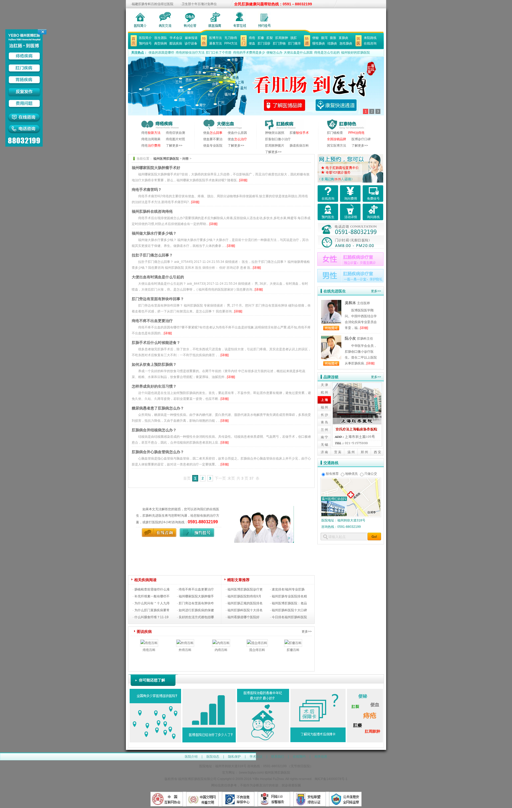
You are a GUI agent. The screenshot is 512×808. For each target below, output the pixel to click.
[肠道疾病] (307, 38)
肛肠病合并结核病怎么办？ (154, 430)
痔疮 (252, 38)
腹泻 (324, 38)
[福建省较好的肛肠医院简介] (140, 19)
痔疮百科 (149, 650)
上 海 (324, 400)
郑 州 (364, 452)
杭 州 (324, 392)
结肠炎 (332, 43)
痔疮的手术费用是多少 (249, 52)
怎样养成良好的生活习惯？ (154, 386)
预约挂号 (145, 43)
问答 (185, 158)
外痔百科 (185, 650)
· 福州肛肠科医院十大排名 (244, 610)
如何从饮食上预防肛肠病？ (154, 364)
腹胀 (333, 38)
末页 (231, 478)
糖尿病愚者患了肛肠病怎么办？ (158, 408)
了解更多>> (174, 145)
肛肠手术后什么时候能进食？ (156, 342)
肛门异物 (279, 43)
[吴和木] (331, 303)
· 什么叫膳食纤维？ (146, 617)
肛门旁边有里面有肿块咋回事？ (158, 299)
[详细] (243, 180)
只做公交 (370, 474)
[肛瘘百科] (293, 642)
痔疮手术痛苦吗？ (147, 189)
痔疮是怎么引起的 (327, 52)
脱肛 (293, 38)
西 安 (377, 452)
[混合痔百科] (257, 642)
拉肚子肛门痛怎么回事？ (152, 255)
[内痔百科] (221, 642)
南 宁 (324, 437)
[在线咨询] (157, 531)
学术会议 (176, 38)
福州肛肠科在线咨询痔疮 (152, 211)
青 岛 (324, 422)
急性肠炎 (345, 43)
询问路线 (373, 217)
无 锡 (324, 445)
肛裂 (269, 38)
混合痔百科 (257, 650)
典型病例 (160, 43)
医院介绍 (191, 756)
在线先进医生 (334, 291)
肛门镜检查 (335, 133)
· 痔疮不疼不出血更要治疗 (195, 589)
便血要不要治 (212, 139)
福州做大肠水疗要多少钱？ (154, 233)
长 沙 (324, 415)
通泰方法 (215, 43)
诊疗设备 (191, 43)
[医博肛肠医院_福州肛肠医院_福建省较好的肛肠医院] (134, 38)
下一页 (220, 478)
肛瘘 (261, 38)
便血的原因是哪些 (161, 52)
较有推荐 (332, 474)
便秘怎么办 (274, 52)
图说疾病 (175, 43)
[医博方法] (204, 38)
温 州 (351, 452)
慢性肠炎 (318, 43)
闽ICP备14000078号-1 (331, 779)
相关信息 (320, 756)
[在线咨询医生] (264, 19)
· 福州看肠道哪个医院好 (242, 617)
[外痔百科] (185, 642)
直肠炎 (343, 38)
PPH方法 (230, 43)
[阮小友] (331, 338)
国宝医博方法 (336, 145)
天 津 (324, 385)
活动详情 (350, 217)
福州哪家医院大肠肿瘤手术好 (156, 168)
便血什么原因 (237, 133)
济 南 (324, 452)
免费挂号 (373, 198)
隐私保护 (234, 756)
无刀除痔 (230, 38)
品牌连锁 (330, 377)
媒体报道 (191, 38)
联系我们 (277, 756)
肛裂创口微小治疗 (278, 139)
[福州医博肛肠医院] (258, 509)
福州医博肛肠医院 (166, 158)
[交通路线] (350, 481)
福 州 (324, 407)
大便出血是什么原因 (298, 52)
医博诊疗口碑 (361, 139)
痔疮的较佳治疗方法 (190, 52)
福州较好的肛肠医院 (355, 52)
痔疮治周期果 (151, 139)
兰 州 (324, 430)
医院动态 (212, 756)
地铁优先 (351, 474)
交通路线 (330, 463)
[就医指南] (215, 19)
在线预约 (299, 756)
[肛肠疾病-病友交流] (165, 19)
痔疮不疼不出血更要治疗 (152, 321)
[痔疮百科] (149, 642)
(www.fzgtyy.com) (251, 772)
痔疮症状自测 (175, 133)
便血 (252, 43)
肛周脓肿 (281, 38)
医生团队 (160, 38)
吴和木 (350, 303)
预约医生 (328, 217)
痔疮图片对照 (175, 139)
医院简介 (145, 38)
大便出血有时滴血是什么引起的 (158, 277)
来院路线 (370, 38)
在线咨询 (370, 43)
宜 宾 (337, 452)
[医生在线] (239, 19)
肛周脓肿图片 (274, 145)
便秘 (315, 38)
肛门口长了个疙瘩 (218, 52)
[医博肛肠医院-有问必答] (190, 19)
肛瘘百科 (293, 650)
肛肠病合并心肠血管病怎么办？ (158, 452)
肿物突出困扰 (274, 133)
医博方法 (215, 38)
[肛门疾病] (244, 38)
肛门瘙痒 (294, 43)
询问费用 (350, 198)
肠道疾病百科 (299, 145)
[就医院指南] (358, 38)
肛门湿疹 (264, 43)
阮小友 (350, 338)
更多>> (307, 631)
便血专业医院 (212, 145)
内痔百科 (221, 650)
